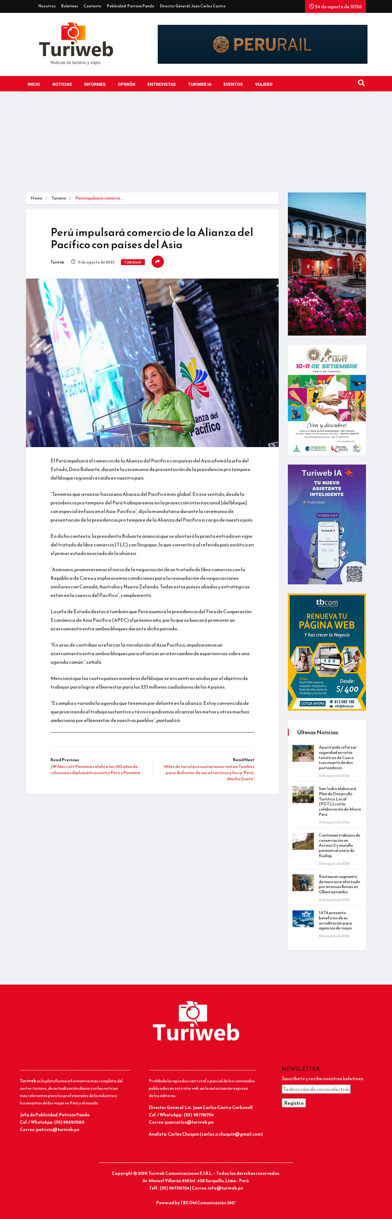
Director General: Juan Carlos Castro (193, 6)
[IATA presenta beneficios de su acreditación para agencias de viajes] (303, 918)
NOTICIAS (62, 84)
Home (36, 198)
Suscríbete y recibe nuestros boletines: (323, 1078)
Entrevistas (162, 84)
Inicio (34, 84)
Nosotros (47, 6)
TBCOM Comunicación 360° (208, 1203)
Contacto (92, 6)
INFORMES (95, 84)
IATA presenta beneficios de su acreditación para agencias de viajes (335, 920)
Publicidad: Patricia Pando (130, 6)
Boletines (69, 6)
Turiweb (57, 262)
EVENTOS (233, 84)
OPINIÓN (126, 84)
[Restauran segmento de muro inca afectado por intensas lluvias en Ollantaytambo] (303, 882)
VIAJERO (264, 84)
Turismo (58, 198)
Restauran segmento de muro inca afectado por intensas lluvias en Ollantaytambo (339, 884)
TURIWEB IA (199, 84)
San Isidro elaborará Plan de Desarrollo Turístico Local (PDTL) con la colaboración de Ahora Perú (340, 801)
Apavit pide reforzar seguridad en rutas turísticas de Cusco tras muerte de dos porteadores (337, 757)
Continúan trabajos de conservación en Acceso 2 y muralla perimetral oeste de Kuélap (339, 845)
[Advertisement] (196, 146)
